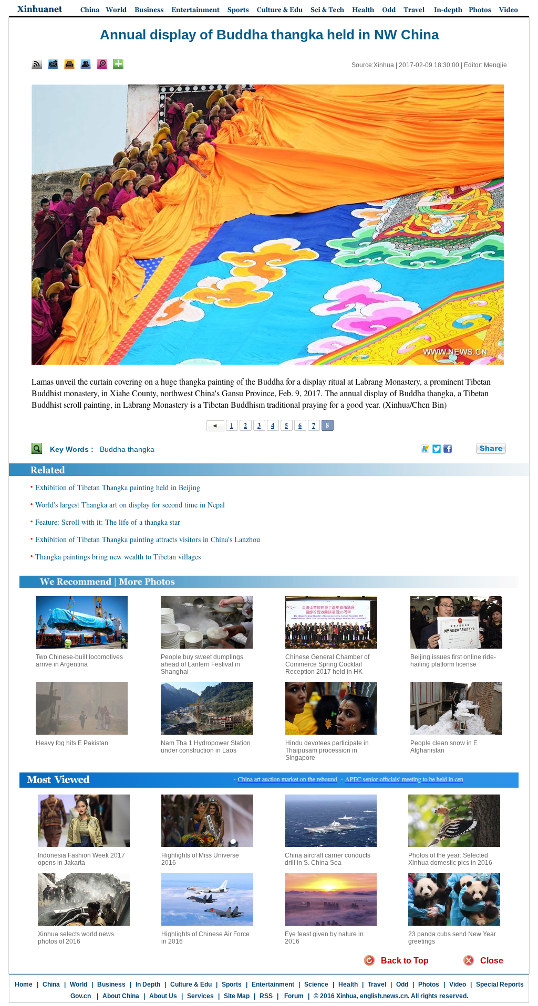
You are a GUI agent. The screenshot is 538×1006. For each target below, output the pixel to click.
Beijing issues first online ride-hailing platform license (453, 660)
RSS (266, 996)
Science (316, 984)
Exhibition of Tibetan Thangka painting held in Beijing (117, 487)
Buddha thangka (127, 449)
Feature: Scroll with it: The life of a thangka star (107, 522)
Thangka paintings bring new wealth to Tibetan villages (118, 557)
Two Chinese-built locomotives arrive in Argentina (79, 660)
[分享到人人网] (468, 448)
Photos (428, 984)
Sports (232, 984)
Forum (293, 996)
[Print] (69, 64)
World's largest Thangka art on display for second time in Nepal (130, 505)
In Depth (148, 984)
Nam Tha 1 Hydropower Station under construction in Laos (206, 746)
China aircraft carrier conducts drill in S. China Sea (327, 859)
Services (200, 996)
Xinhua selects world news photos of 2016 (76, 937)
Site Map (237, 996)
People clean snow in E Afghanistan (444, 746)
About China (120, 996)
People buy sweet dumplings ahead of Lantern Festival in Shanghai (202, 664)
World (78, 984)
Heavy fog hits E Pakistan (72, 743)
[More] (118, 64)
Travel (377, 984)
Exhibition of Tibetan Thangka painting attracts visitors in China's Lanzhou (147, 539)
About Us (163, 996)
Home (24, 984)
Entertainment (273, 984)
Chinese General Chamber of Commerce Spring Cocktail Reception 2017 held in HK (327, 664)
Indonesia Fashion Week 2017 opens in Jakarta (81, 859)
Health (348, 984)
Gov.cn (80, 996)
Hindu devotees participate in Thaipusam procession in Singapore (327, 750)
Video (457, 984)
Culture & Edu (191, 984)
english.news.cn (384, 996)
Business (111, 984)
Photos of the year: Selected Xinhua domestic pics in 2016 (450, 859)
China (51, 984)
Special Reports (500, 984)
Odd (402, 984)
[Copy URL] (85, 64)
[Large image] (102, 64)
